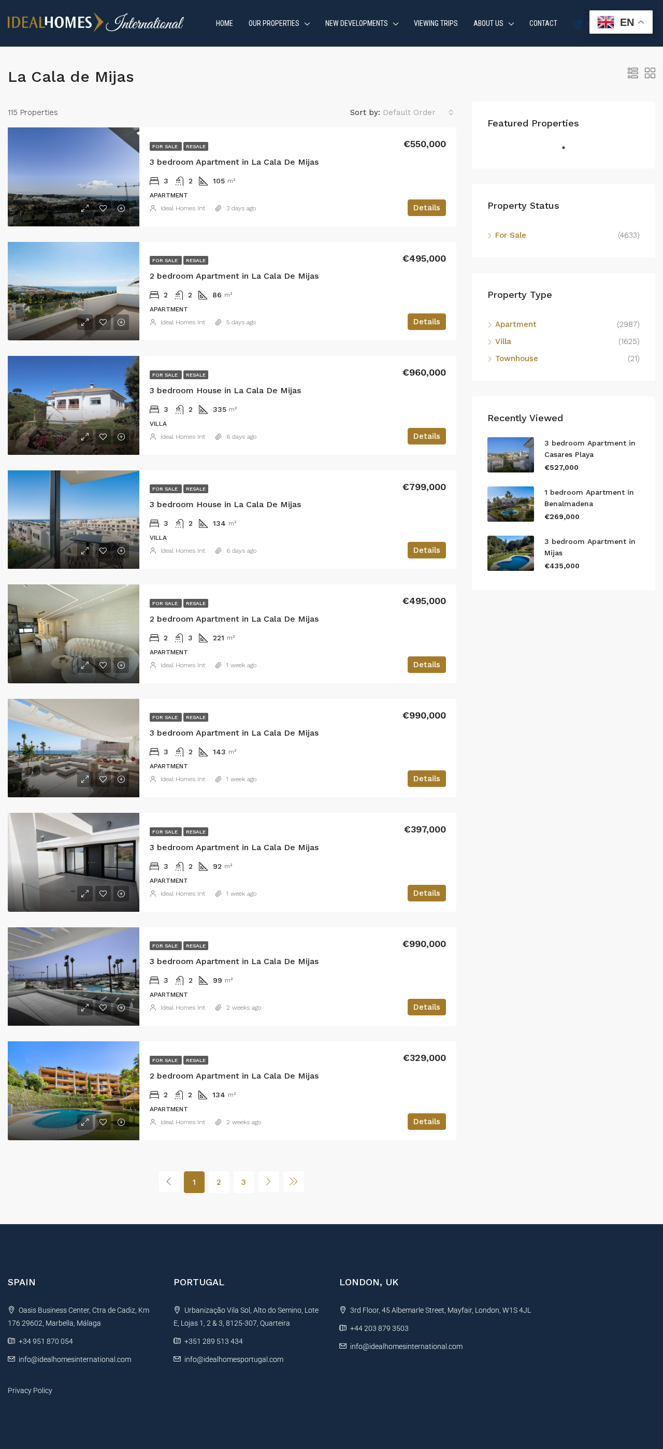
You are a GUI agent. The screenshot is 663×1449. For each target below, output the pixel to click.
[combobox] (418, 112)
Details (426, 207)
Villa (503, 341)
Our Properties (274, 23)
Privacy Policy (30, 1390)
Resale (196, 146)
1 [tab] (569, 152)
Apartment (516, 324)
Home (224, 23)
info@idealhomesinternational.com (75, 1359)
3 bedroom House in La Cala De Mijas (225, 390)
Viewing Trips (436, 23)
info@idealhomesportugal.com (233, 1359)
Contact (543, 23)
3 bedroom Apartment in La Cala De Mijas (234, 162)
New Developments (356, 23)
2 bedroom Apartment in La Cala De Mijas (234, 276)
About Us (488, 23)
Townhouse (516, 358)
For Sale (165, 146)
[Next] (268, 1181)
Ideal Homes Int (183, 208)
